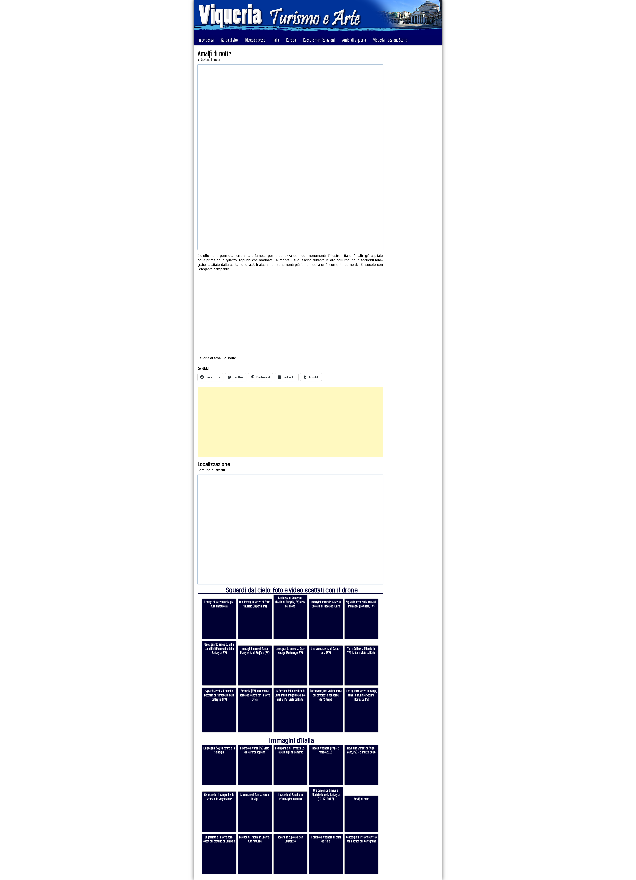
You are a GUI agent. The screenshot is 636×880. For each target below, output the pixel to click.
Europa (291, 40)
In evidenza (206, 40)
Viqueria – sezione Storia (390, 40)
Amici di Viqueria (354, 40)
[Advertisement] (290, 422)
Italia (275, 40)
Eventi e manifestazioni (319, 40)
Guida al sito (229, 40)
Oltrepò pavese (255, 40)
